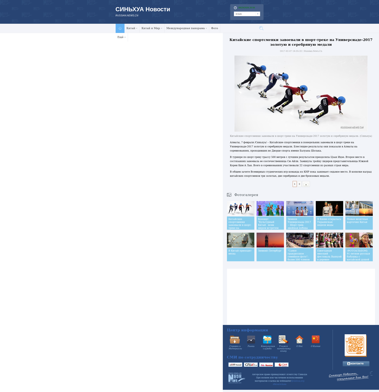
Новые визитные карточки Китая (357, 220)
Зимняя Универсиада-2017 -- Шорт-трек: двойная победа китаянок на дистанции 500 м (299, 226)
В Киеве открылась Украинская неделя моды (329, 222)
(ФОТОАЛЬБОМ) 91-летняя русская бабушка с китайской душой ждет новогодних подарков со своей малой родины (358, 259)
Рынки (251, 346)
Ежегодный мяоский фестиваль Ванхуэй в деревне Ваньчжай (329, 256)
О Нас (299, 346)
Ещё (120, 37)
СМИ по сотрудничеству (252, 357)
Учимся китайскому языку (284, 348)
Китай (130, 28)
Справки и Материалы (235, 347)
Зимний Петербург (270, 250)
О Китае (315, 346)
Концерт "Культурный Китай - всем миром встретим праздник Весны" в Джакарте (270, 226)
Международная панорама (185, 28)
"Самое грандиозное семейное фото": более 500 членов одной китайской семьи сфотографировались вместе (301, 261)
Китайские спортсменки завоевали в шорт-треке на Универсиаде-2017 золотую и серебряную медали (240, 229)
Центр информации (247, 330)
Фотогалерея (246, 195)
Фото (214, 28)
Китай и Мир (151, 28)
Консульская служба (268, 347)
